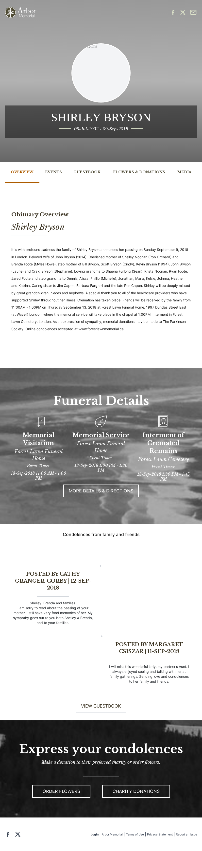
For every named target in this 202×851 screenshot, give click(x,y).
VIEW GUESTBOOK (101, 706)
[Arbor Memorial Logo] (20, 12)
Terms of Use (135, 834)
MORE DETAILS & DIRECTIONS (101, 490)
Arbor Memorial (112, 834)
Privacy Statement (160, 834)
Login (95, 834)
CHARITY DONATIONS (136, 791)
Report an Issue (186, 834)
